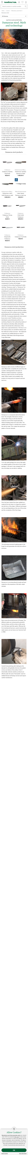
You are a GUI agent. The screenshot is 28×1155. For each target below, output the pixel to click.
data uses (16, 1136)
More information (23, 1153)
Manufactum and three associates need (11, 1135)
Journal (8, 10)
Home (3, 10)
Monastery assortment (16, 10)
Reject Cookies (4, 1153)
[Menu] (2, 2)
